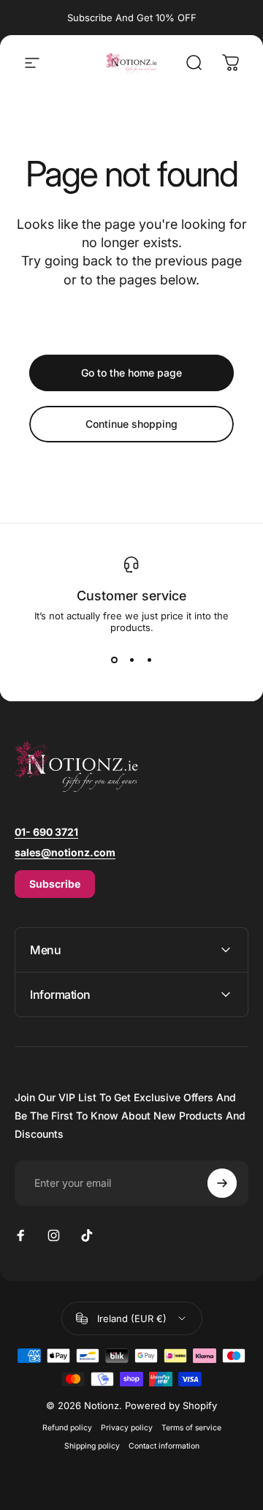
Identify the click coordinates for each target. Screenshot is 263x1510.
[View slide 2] (131, 659)
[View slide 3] (149, 659)
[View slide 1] (114, 659)
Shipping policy (92, 1446)
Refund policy (67, 1427)
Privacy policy (127, 1427)
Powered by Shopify (171, 1405)
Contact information (164, 1446)
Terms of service (191, 1427)
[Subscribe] (222, 1183)
